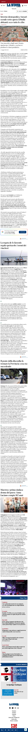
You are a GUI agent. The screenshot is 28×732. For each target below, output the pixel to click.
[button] (14, 587)
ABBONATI (3, 1)
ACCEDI (25, 5)
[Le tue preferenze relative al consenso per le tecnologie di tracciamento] (25, 729)
